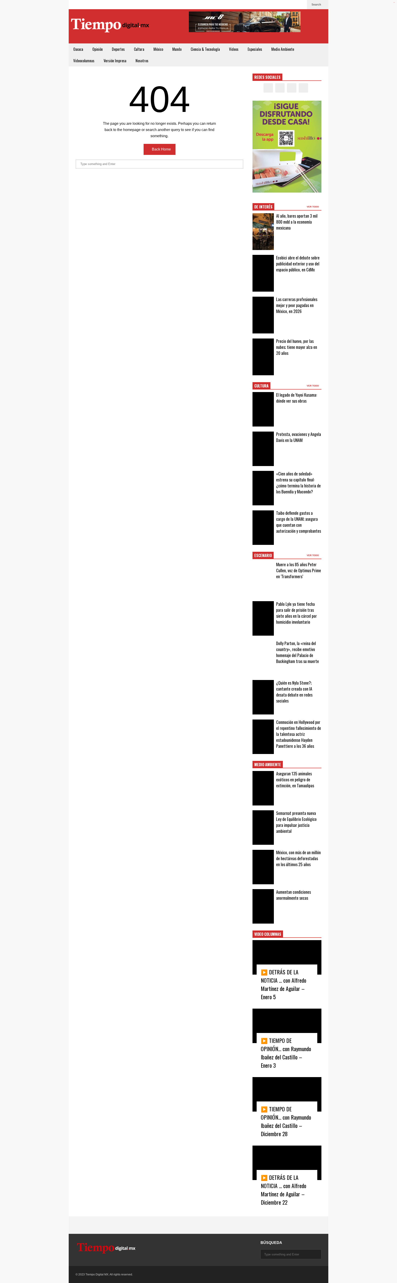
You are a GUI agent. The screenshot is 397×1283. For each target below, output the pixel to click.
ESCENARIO (263, 555)
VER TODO (313, 206)
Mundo (176, 49)
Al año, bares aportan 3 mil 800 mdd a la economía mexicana (297, 222)
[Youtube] (301, 4)
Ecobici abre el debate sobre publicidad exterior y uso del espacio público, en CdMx (298, 264)
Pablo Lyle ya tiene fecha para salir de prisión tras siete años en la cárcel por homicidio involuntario (296, 613)
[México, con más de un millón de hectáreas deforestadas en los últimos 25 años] (263, 867)
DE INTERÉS (263, 207)
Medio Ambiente (282, 49)
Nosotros (142, 60)
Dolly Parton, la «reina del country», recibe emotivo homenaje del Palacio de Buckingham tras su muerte (297, 652)
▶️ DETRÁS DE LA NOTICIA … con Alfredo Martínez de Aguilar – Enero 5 (283, 984)
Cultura (139, 49)
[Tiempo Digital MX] (110, 26)
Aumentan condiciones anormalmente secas (293, 895)
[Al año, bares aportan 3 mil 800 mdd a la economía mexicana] (263, 231)
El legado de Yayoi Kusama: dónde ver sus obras (296, 398)
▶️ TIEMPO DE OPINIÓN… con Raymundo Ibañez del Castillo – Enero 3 (286, 1052)
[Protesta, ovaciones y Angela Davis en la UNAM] (263, 449)
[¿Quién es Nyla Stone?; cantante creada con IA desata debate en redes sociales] (263, 697)
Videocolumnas (83, 60)
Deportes (118, 49)
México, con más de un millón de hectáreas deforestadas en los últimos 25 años (298, 858)
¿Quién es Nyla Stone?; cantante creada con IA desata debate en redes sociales (294, 692)
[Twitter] (286, 4)
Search (317, 4)
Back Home (161, 149)
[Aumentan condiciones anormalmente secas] (263, 906)
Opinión (97, 49)
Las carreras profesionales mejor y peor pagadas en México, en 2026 (296, 305)
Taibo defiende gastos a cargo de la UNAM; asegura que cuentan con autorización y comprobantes (298, 522)
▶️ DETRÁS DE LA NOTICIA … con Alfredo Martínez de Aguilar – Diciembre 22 (283, 1189)
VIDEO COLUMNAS (267, 934)
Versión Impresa (115, 60)
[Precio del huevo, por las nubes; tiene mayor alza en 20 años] (263, 357)
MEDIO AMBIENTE (267, 764)
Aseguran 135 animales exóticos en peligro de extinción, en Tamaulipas (295, 779)
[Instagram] (293, 4)
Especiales (255, 49)
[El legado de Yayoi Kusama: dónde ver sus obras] (263, 409)
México (158, 49)
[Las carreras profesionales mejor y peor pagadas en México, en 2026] (263, 315)
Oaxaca (78, 49)
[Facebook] (279, 4)
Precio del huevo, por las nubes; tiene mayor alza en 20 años (296, 347)
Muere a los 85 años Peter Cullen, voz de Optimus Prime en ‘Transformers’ (298, 570)
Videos (233, 49)
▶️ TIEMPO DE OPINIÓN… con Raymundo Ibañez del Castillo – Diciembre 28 (286, 1121)
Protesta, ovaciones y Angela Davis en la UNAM (298, 437)
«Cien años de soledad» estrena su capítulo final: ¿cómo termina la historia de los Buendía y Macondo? (298, 483)
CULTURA (261, 386)
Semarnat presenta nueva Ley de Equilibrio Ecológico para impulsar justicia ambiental (296, 822)
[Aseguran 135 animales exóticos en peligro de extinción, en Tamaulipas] (263, 788)
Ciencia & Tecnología (205, 49)
